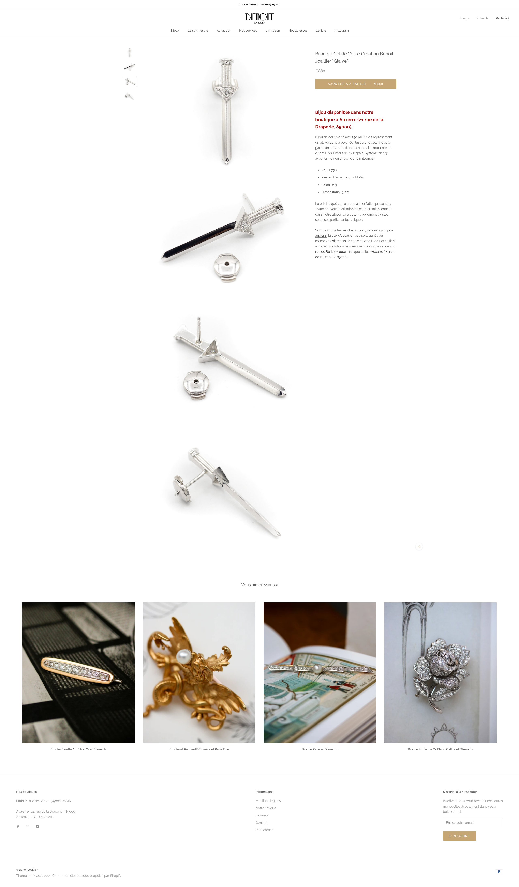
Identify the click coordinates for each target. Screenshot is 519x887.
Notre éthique (266, 808)
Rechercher (264, 830)
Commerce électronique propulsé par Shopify (86, 876)
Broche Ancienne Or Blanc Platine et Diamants (440, 749)
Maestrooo (41, 876)
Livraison (262, 815)
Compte (465, 18)
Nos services (248, 30)
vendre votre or (353, 230)
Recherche (482, 18)
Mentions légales (268, 801)
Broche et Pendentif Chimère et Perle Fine (199, 749)
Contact (261, 823)
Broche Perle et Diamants (320, 749)
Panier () (502, 18)
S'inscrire (459, 836)
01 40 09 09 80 (270, 4)
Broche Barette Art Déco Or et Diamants (78, 749)
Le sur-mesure (198, 30)
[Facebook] (17, 826)
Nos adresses (297, 30)
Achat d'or (224, 30)
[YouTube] (37, 826)
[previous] (12, 675)
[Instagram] (27, 826)
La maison (273, 30)
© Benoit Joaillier (27, 869)
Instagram (342, 30)
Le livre (321, 30)
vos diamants (336, 241)
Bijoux (174, 30)
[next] (506, 675)
